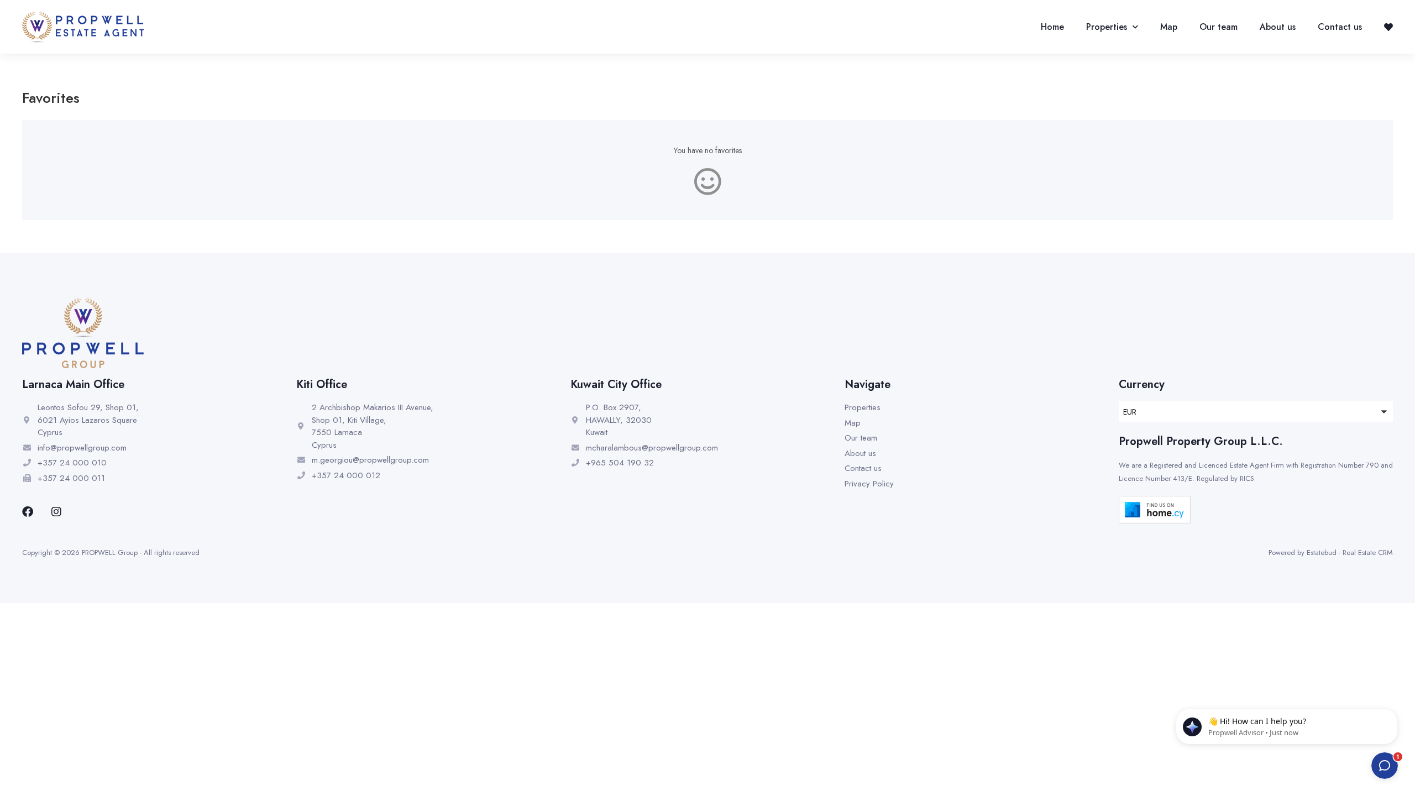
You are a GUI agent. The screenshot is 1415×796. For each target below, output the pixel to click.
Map (1168, 26)
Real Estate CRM (1368, 552)
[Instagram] (56, 511)
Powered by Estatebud (1303, 552)
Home (1052, 26)
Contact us (1340, 26)
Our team (1218, 26)
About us (1278, 26)
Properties (1106, 26)
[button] (1256, 411)
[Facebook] (27, 511)
